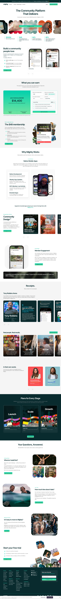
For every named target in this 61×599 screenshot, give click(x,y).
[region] (30, 597)
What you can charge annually (49, 92)
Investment (46, 96)
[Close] (60, 597)
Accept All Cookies (50, 597)
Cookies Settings (43, 597)
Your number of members (36, 96)
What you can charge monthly (37, 92)
